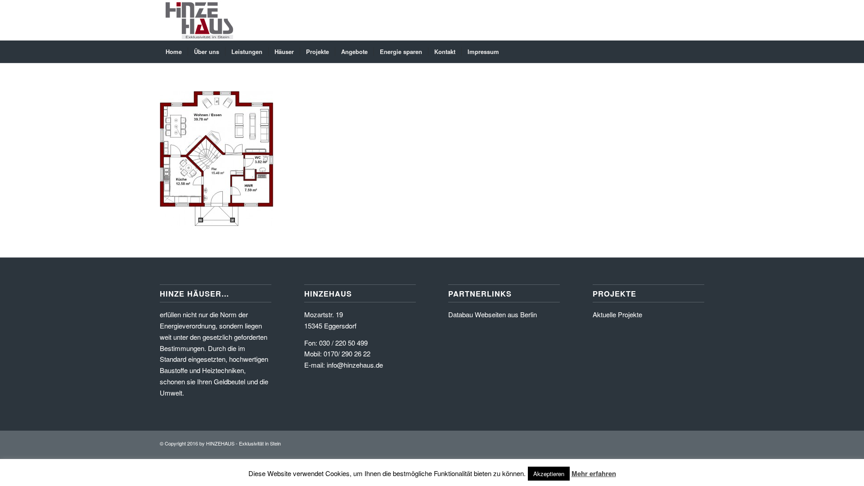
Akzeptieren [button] (548, 473)
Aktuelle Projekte (617, 314)
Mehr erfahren (594, 473)
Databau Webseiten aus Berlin (492, 314)
